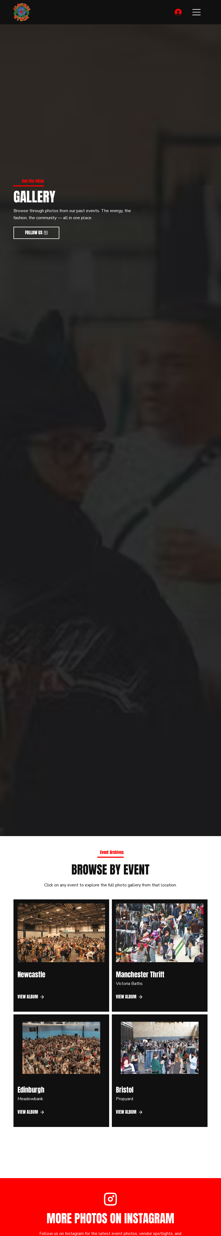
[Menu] (196, 12)
